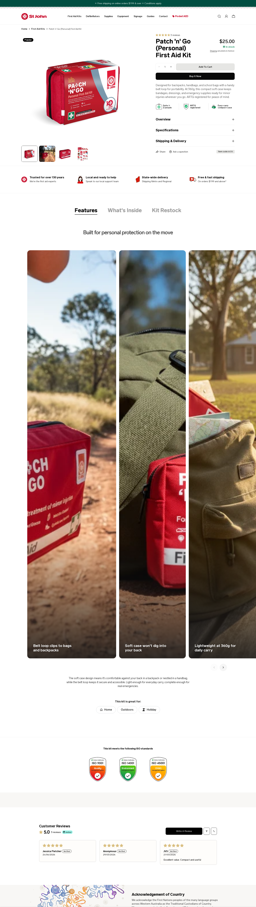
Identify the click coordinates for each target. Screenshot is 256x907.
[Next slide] (223, 667)
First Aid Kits (38, 29)
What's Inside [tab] (125, 210)
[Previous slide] (214, 667)
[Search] (219, 16)
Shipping (213, 51)
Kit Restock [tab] (166, 210)
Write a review (184, 831)
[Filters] (207, 831)
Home (24, 29)
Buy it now (195, 76)
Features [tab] (86, 210)
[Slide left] (28, 88)
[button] (163, 35)
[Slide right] (136, 88)
